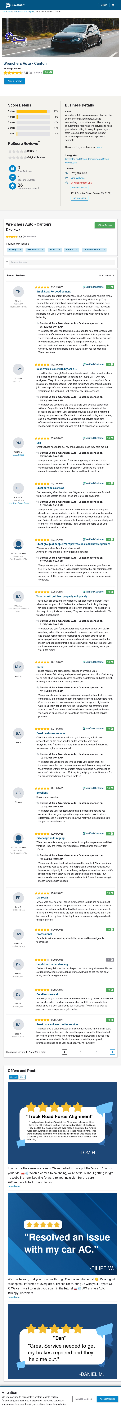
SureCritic (7, 11)
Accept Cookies (107, 1399)
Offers (22, 1077)
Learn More (14, 1186)
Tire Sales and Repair (24, 11)
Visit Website (78, 178)
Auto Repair (71, 162)
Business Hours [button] (79, 187)
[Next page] (112, 1052)
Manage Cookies (84, 1399)
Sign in (104, 5)
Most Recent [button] (105, 275)
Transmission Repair (98, 159)
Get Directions (79, 198)
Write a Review (15, 81)
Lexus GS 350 (18, 455)
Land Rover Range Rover (18, 503)
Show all (13, 1077)
